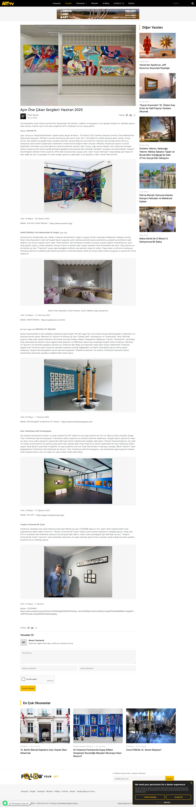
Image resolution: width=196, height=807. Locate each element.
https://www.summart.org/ (61, 223)
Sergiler (68, 3)
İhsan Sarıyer (33, 115)
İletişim (131, 3)
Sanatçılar (41, 791)
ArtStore (118, 3)
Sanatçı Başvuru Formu (86, 791)
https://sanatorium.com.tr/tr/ (53, 320)
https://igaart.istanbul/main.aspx (50, 515)
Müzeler (94, 3)
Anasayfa (57, 3)
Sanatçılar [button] (80, 3)
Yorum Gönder (28, 688)
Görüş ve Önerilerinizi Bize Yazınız (64, 803)
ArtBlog (106, 3)
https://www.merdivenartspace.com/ (77, 422)
